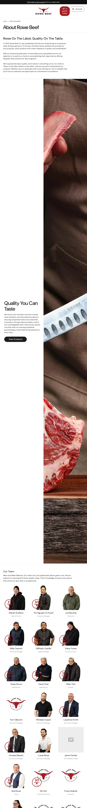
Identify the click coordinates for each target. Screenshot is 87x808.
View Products (15, 339)
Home (5, 21)
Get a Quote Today (64, 11)
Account (78, 9)
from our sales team (43, 2)
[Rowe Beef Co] (43, 11)
